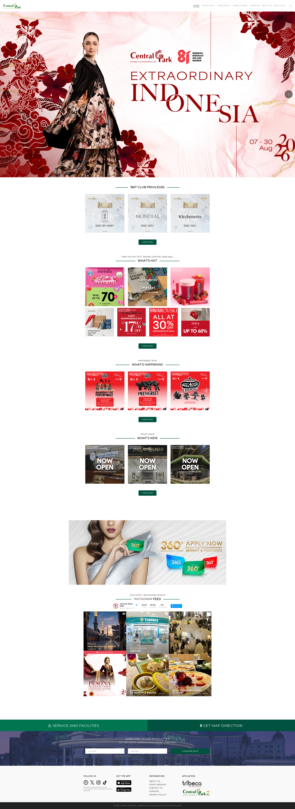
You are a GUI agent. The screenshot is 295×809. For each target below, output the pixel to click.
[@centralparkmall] (115, 606)
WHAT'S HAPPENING (95, 373)
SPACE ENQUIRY (157, 785)
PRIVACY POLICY (157, 795)
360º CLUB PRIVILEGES (95, 196)
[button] (208, 6)
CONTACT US (156, 788)
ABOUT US (154, 781)
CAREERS (154, 791)
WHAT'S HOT (92, 270)
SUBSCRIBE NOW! (190, 751)
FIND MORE (147, 242)
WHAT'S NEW (92, 447)
